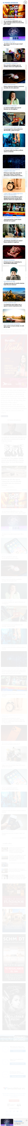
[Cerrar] (26, 1120)
